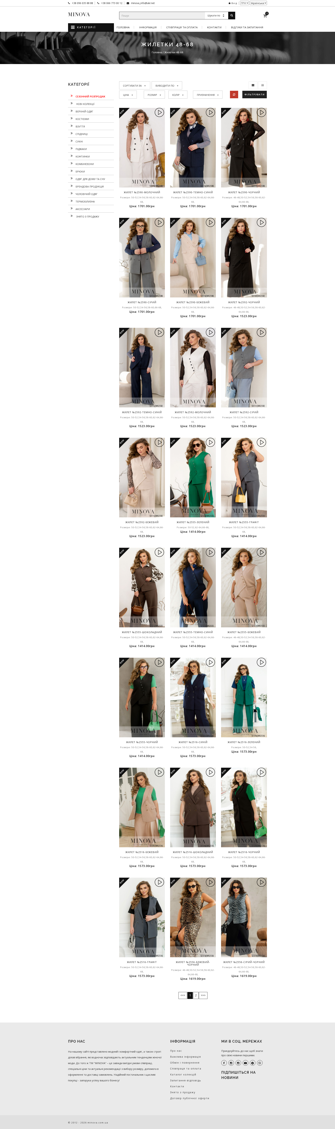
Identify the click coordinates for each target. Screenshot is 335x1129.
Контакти (214, 27)
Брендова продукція (90, 186)
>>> (203, 995)
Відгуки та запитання (247, 27)
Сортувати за (132, 85)
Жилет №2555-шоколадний (142, 632)
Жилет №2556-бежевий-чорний (193, 963)
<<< (182, 995)
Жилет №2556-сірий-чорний (244, 962)
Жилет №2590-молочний (142, 192)
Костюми (82, 119)
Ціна (126, 95)
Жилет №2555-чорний (142, 742)
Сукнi (79, 141)
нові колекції (85, 104)
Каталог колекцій (183, 1074)
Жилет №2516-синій (193, 742)
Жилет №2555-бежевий (244, 632)
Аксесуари (83, 209)
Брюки (80, 171)
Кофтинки (83, 156)
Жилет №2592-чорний (244, 302)
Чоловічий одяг (87, 194)
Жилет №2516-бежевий (142, 852)
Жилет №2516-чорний (244, 852)
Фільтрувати (254, 94)
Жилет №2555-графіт (244, 522)
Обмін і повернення (185, 1062)
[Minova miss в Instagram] (238, 1063)
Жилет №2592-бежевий (142, 522)
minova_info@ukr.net (142, 3)
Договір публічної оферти (189, 1098)
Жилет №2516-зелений (244, 742)
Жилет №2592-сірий (244, 412)
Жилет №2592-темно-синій (142, 412)
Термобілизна (85, 201)
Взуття (80, 126)
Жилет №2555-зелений (193, 522)
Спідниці (82, 134)
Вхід (234, 3)
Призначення (206, 95)
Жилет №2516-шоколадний (193, 852)
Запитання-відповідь (185, 1080)
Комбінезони (85, 164)
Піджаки (81, 149)
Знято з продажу (87, 216)
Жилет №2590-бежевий (193, 302)
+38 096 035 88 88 (82, 3)
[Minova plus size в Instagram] (231, 1063)
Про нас (176, 1050)
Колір (176, 95)
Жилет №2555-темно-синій (193, 632)
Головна (123, 27)
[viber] (260, 1063)
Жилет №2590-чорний (244, 192)
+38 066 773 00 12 (111, 3)
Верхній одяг (84, 111)
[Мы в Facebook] (224, 1063)
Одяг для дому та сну (90, 179)
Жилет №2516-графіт (142, 962)
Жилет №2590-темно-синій (193, 192)
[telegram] (252, 1063)
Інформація (148, 27)
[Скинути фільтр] (234, 94)
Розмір (152, 95)
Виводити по (164, 85)
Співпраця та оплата (182, 27)
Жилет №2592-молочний (193, 412)
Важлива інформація (185, 1056)
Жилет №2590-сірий (142, 302)
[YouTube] (245, 1063)
